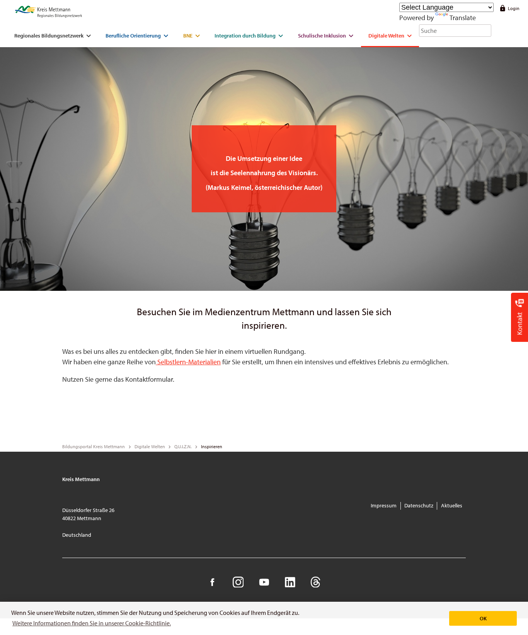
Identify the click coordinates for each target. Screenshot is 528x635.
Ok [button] (483, 618)
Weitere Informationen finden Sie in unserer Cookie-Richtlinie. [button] (91, 623)
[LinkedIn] (289, 582)
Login (513, 8)
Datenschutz (418, 505)
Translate (463, 17)
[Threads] (315, 582)
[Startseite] (48, 12)
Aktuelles (451, 505)
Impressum (384, 505)
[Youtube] (264, 582)
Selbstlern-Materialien (188, 361)
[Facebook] (212, 582)
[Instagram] (238, 582)
